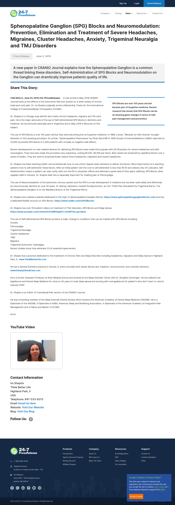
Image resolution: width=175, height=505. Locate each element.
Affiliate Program (69, 464)
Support (145, 449)
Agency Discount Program (73, 457)
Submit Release (154, 3)
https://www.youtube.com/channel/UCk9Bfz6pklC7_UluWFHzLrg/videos (48, 212)
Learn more (159, 487)
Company (94, 449)
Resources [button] (142, 13)
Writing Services (69, 461)
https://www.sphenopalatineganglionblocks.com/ (129, 197)
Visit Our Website (33, 407)
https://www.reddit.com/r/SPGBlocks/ (74, 201)
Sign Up (123, 3)
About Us (92, 454)
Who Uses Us (94, 457)
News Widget (120, 461)
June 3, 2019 (43, 56)
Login (136, 3)
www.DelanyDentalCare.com (25, 271)
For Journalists (121, 464)
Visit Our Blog (25, 411)
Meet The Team (95, 461)
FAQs (143, 461)
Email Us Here (27, 403)
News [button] (128, 13)
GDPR (162, 489)
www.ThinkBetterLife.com (32, 259)
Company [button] (105, 13)
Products (67, 449)
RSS (116, 457)
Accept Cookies (136, 496)
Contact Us (157, 13)
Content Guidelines (148, 457)
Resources (120, 449)
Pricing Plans (68, 454)
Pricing (118, 13)
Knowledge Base (121, 454)
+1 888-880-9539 (20, 461)
